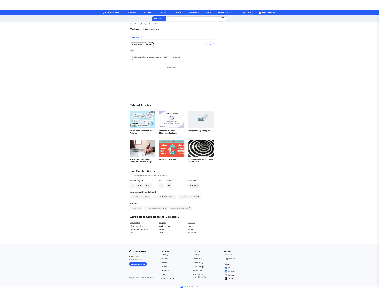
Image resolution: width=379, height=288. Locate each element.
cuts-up (194, 185)
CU (139, 185)
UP (169, 185)
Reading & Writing (167, 278)
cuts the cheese (164, 226)
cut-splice (162, 223)
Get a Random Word (138, 264)
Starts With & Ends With (141, 197)
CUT (148, 185)
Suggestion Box (229, 259)
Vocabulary (165, 270)
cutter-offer (192, 232)
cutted (132, 232)
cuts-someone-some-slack (139, 229)
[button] (247, 13)
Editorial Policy (197, 263)
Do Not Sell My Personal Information (199, 275)
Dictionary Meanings (141, 24)
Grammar (164, 266)
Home (131, 24)
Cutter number (135, 223)
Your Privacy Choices (191, 287)
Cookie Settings (198, 266)
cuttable (191, 229)
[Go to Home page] (111, 13)
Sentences (164, 263)
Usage (163, 274)
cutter (161, 232)
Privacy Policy (197, 259)
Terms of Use (197, 270)
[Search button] (224, 19)
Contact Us (228, 255)
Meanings (135, 37)
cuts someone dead (136, 226)
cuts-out (191, 226)
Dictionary (157, 19)
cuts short (191, 223)
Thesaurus (164, 259)
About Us (195, 255)
